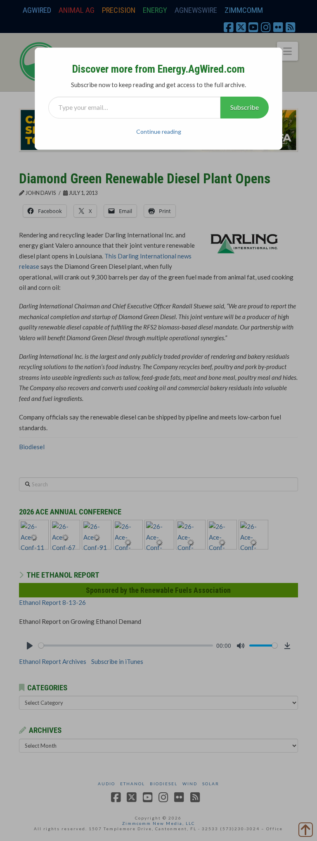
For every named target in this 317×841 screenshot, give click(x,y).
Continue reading (158, 131)
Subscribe (244, 107)
